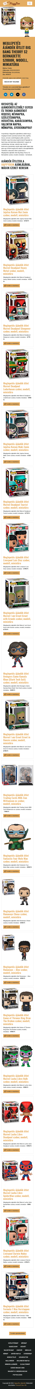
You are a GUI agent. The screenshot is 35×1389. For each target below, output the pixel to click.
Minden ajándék (11, 1364)
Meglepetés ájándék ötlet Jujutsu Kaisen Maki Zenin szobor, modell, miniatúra (16, 447)
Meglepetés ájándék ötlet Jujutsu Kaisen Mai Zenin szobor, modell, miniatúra (16, 212)
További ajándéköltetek (17, 1333)
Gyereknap (28, 1354)
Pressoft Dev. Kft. (21, 1385)
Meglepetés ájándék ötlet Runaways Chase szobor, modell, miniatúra (16, 914)
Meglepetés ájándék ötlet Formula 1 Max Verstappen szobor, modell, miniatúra (16, 1309)
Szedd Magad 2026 (17, 1368)
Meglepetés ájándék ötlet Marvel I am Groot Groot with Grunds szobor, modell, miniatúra (17, 617)
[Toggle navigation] (29, 3)
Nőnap (5, 1354)
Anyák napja (16, 1354)
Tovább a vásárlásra (12, 225)
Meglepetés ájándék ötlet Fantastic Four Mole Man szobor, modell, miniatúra (16, 858)
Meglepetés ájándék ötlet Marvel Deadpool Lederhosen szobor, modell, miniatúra (16, 387)
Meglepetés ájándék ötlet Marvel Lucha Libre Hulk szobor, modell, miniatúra (16, 1078)
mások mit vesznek (11, 82)
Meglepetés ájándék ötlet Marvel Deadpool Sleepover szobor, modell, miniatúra (17, 328)
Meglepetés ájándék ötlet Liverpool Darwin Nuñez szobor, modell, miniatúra (16, 1253)
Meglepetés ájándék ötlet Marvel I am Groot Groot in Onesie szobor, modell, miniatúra (16, 738)
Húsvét (23, 1346)
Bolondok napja (23, 1361)
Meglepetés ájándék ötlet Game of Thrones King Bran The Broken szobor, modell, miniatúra (17, 1019)
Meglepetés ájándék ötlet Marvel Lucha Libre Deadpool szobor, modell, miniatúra (16, 1135)
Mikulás (28, 1350)
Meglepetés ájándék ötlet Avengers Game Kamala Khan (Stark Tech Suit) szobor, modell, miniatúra (16, 678)
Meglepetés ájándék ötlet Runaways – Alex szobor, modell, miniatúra (16, 970)
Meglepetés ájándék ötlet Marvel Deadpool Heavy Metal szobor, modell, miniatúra (16, 269)
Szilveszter (23, 1357)
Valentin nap (9, 1350)
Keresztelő (11, 1357)
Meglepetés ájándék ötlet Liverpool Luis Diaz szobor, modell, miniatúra (16, 560)
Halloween (9, 1361)
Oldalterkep (25, 1364)
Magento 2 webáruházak (17, 1371)
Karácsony (13, 1346)
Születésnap (13, 1343)
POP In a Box (17, 1375)
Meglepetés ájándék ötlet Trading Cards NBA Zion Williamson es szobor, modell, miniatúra (16, 799)
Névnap (24, 1343)
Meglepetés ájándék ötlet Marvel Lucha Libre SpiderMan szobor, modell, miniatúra (16, 1194)
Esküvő (19, 1350)
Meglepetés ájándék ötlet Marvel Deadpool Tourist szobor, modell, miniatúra (16, 504)
